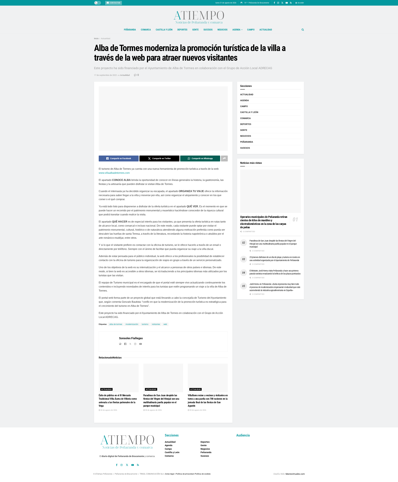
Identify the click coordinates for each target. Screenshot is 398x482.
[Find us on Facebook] (274, 3)
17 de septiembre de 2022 (105, 75)
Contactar (114, 3)
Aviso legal (169, 474)
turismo (145, 324)
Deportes (182, 29)
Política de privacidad (185, 474)
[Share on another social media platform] (224, 158)
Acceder (300, 3)
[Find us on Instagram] (278, 3)
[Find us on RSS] (291, 3)
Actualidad (265, 29)
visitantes (156, 324)
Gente (195, 29)
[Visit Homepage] (199, 15)
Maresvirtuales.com (295, 474)
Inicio (96, 38)
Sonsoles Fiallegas (131, 338)
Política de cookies (203, 474)
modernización (132, 324)
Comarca (146, 29)
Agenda (236, 29)
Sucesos (208, 29)
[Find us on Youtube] (287, 3)
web (165, 324)
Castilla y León (164, 29)
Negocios (222, 29)
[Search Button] (303, 30)
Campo (251, 29)
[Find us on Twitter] (282, 3)
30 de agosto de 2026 (108, 410)
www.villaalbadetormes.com (114, 173)
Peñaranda (130, 29)
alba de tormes (115, 324)
